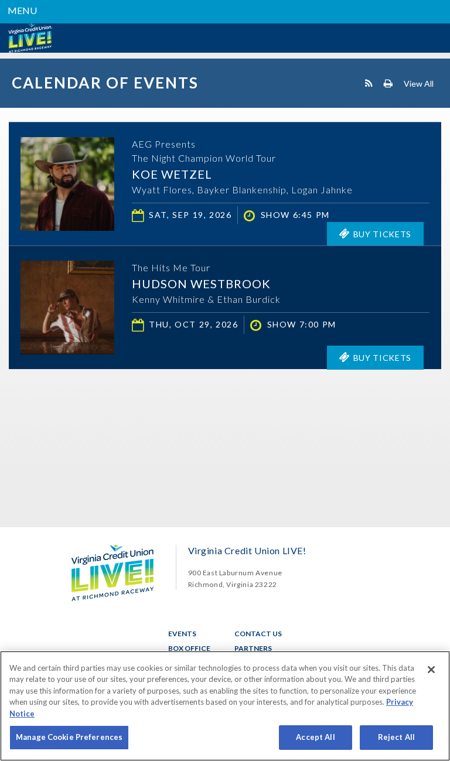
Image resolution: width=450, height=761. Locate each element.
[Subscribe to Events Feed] (368, 83)
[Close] (431, 669)
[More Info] (67, 227)
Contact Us (258, 633)
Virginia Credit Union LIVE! (29, 38)
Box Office (189, 648)
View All (419, 83)
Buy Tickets (382, 234)
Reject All (396, 737)
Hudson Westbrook (201, 284)
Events (182, 633)
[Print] (388, 83)
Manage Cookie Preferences (69, 737)
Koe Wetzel (172, 174)
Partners (253, 648)
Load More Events (225, 392)
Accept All (315, 737)
